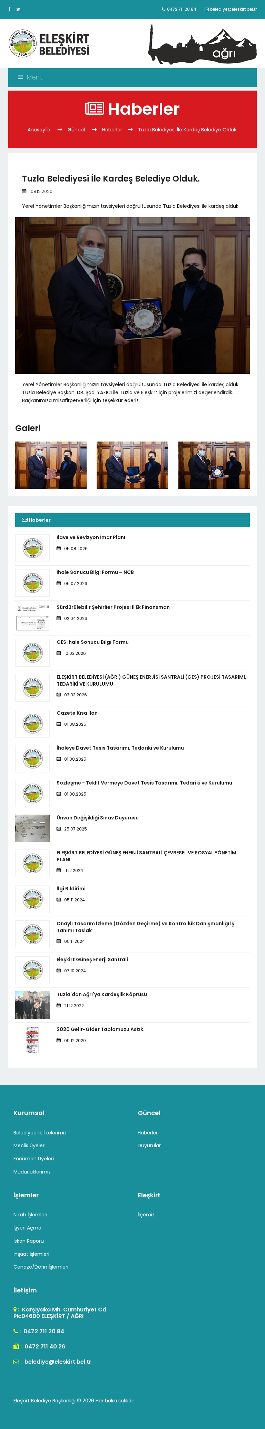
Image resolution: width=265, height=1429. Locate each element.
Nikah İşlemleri (30, 1214)
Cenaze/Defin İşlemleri (40, 1266)
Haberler (112, 129)
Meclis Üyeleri (29, 1145)
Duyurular (149, 1145)
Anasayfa (40, 129)
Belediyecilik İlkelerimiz (40, 1132)
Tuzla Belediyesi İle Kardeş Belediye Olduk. (187, 129)
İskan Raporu (28, 1240)
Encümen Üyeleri (33, 1158)
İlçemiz (146, 1214)
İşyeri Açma (27, 1227)
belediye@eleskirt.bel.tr (57, 1362)
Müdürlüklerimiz (32, 1171)
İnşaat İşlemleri (31, 1254)
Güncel (76, 129)
